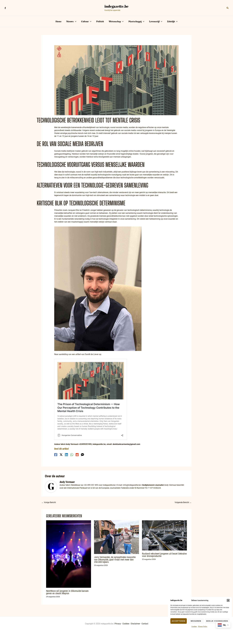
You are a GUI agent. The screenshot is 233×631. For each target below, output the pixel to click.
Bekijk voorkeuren (217, 621)
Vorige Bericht (49, 502)
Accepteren (178, 621)
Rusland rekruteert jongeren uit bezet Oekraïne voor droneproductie (164, 554)
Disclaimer (135, 623)
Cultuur (85, 21)
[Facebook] (5, 8)
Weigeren (196, 621)
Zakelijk (171, 21)
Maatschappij (135, 21)
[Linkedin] (66, 454)
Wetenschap (115, 21)
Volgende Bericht (183, 502)
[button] (228, 600)
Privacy (118, 623)
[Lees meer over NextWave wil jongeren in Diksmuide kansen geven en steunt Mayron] (68, 554)
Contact (144, 623)
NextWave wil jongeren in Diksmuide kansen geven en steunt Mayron (67, 592)
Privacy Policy (202, 626)
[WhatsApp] (71, 454)
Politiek (100, 21)
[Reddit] (77, 454)
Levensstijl (154, 21)
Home (58, 21)
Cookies (194, 626)
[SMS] (82, 454)
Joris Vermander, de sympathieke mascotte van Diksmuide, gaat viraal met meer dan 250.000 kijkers (115, 559)
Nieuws (70, 21)
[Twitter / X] (61, 454)
